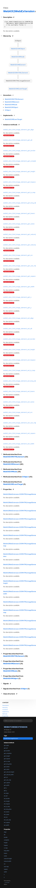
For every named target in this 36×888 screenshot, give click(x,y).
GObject (8, 110)
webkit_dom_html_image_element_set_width (18, 444)
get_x (5, 788)
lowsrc (5, 853)
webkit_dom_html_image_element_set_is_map (19, 370)
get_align (6, 745)
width (5, 872)
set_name (6, 814)
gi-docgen (7, 882)
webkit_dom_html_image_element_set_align (18, 318)
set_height (7, 801)
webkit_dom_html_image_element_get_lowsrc (19, 213)
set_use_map (7, 820)
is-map (6, 848)
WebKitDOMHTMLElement (14, 99)
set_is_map (7, 806)
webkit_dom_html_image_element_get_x (17, 297)
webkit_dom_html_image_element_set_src (17, 412)
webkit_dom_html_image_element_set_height (19, 350)
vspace (6, 869)
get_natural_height (9, 772)
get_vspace (7, 782)
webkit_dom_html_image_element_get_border (19, 151)
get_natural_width (9, 774)
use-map (6, 866)
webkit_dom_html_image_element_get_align (18, 130)
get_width (6, 785)
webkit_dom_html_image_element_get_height (19, 171)
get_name (6, 769)
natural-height (8, 858)
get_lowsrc (7, 766)
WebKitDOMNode (11, 105)
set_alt (6, 796)
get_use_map (7, 780)
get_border (7, 750)
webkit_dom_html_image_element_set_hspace (19, 360)
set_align (6, 793)
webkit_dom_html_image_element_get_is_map (19, 192)
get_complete (8, 753)
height (6, 842)
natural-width (7, 861)
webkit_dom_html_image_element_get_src (18, 255)
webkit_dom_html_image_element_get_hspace (19, 182)
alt (4, 834)
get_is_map (7, 761)
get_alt (6, 748)
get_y (5, 790)
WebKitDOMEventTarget (13, 119)
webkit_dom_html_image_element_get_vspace (19, 276)
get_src (6, 777)
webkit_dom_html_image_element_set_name (18, 402)
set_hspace (7, 804)
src (4, 864)
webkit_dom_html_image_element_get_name (18, 224)
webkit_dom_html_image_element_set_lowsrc (19, 391)
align (5, 832)
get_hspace (7, 758)
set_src (6, 817)
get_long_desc (8, 764)
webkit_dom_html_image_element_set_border (19, 339)
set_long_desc (8, 809)
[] (2, 17)
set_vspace (7, 822)
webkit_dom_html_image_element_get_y (17, 308)
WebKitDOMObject (11, 107)
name (5, 856)
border (6, 837)
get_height (7, 756)
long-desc (6, 850)
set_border (7, 798)
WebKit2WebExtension (15, 727)
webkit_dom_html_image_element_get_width (18, 287)
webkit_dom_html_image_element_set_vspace (19, 433)
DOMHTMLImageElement (11, 738)
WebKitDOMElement (12, 102)
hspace (6, 845)
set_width (6, 825)
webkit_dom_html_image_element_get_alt (17, 140)
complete (6, 840)
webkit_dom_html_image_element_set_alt (17, 329)
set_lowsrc (6, 812)
